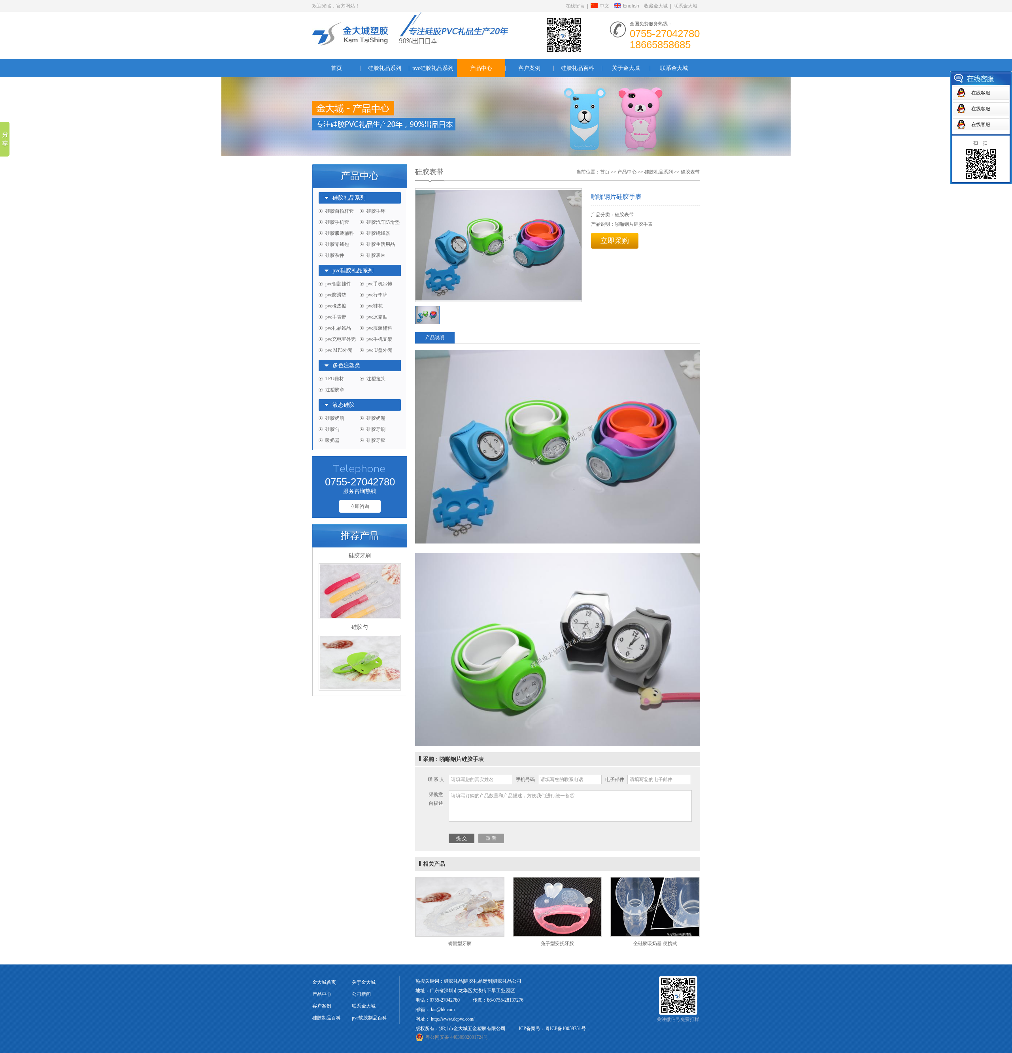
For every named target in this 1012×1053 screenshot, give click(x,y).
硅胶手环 (375, 211)
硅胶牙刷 (375, 429)
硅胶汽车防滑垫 (383, 222)
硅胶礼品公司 (507, 981)
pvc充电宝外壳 (340, 339)
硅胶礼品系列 (384, 68)
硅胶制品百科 (326, 1018)
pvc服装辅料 (379, 328)
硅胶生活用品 (380, 244)
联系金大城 (685, 6)
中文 (604, 6)
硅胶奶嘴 (375, 418)
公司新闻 (361, 994)
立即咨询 (359, 506)
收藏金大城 (656, 6)
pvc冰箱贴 (376, 317)
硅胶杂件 (334, 255)
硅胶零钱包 (337, 244)
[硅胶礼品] (410, 16)
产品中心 (481, 68)
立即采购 (614, 241)
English (631, 6)
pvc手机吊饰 (379, 284)
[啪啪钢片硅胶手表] (498, 245)
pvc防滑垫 (335, 295)
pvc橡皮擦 (335, 306)
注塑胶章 (334, 390)
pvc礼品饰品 (338, 328)
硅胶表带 (375, 255)
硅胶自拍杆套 (339, 211)
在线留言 (575, 6)
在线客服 (980, 93)
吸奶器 (332, 440)
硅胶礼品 (453, 981)
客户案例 (529, 68)
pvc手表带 (335, 317)
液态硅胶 (343, 405)
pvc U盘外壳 (379, 350)
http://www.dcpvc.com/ (452, 1019)
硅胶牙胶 (375, 440)
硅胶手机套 (337, 222)
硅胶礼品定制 (478, 981)
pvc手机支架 (379, 339)
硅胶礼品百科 (577, 68)
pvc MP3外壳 (338, 350)
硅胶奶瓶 (334, 418)
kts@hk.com (443, 1009)
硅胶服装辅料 (339, 233)
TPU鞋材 (334, 378)
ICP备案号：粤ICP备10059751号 (552, 1028)
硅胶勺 (332, 429)
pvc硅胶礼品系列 (432, 68)
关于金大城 (626, 68)
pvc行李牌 (376, 295)
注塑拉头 (375, 378)
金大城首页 (324, 982)
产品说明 (434, 337)
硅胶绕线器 (378, 233)
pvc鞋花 (374, 306)
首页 (336, 68)
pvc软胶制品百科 (369, 1018)
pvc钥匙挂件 (338, 284)
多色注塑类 (346, 365)
